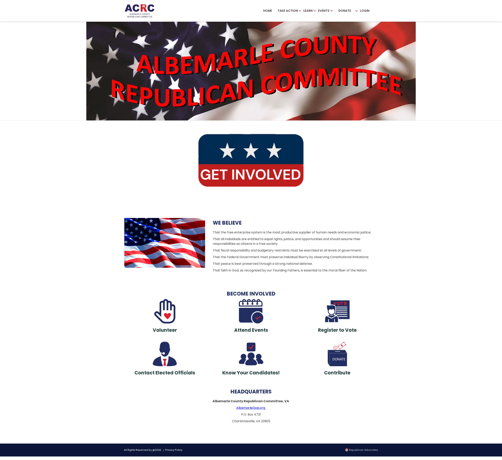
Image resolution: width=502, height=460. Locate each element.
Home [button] (267, 11)
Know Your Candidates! (251, 373)
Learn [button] (308, 11)
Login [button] (364, 11)
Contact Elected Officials (165, 373)
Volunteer (165, 330)
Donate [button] (344, 11)
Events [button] (323, 11)
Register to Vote (337, 330)
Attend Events (251, 330)
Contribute (337, 373)
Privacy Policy (173, 450)
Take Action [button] (287, 11)
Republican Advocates (363, 450)
